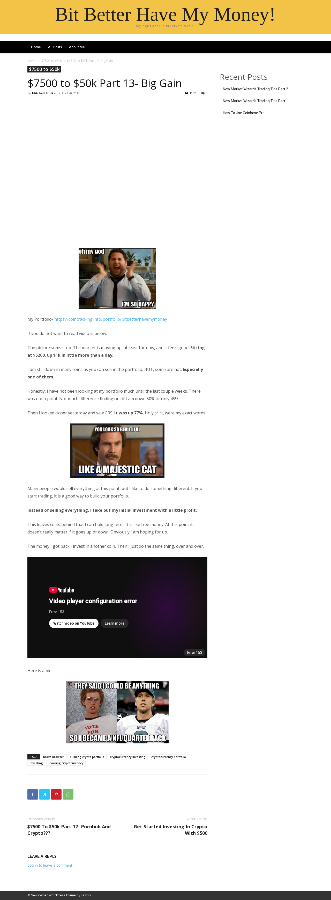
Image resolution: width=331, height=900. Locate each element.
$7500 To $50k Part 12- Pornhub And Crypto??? (69, 829)
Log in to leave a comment (49, 865)
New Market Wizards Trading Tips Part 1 (255, 101)
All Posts (55, 47)
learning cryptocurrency (66, 763)
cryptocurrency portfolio (168, 757)
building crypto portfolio (87, 757)
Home (36, 47)
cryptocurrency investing (128, 757)
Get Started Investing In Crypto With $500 (170, 829)
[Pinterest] (56, 794)
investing (36, 763)
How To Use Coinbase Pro (244, 113)
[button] (297, 47)
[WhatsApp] (68, 794)
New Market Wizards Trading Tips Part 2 (255, 89)
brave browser (53, 757)
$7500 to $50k (51, 60)
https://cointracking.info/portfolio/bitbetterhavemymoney (110, 319)
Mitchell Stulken (44, 93)
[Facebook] (32, 794)
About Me (77, 47)
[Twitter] (44, 794)
